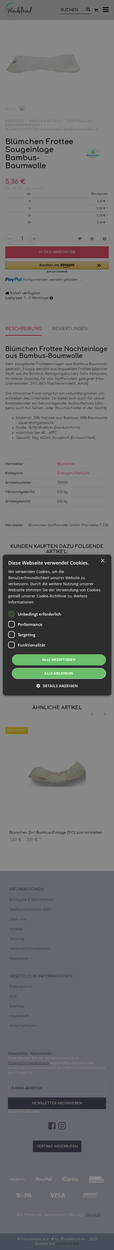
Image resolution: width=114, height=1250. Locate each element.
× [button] (102, 561)
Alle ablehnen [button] (58, 673)
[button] (57, 686)
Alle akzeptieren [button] (59, 659)
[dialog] (57, 625)
